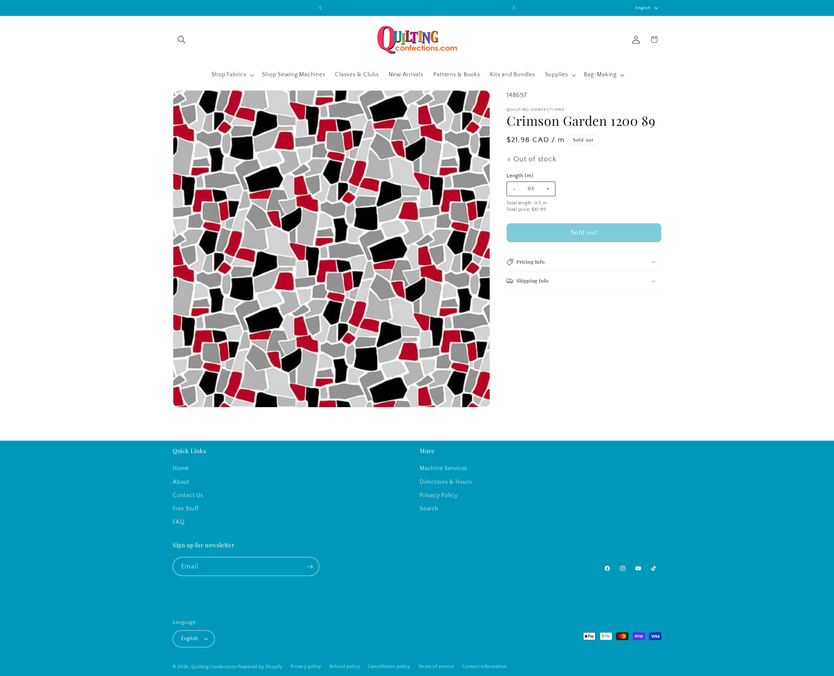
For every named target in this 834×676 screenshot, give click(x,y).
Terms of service (436, 666)
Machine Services (443, 468)
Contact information (484, 666)
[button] (182, 40)
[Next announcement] (514, 8)
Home (181, 468)
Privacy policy (306, 666)
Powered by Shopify (260, 667)
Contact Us (188, 495)
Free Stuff (186, 509)
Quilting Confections (214, 667)
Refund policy (344, 666)
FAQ (178, 522)
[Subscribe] (310, 566)
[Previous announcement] (320, 8)
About (181, 482)
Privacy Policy (439, 495)
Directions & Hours (446, 482)
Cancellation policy (389, 666)
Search (429, 509)
